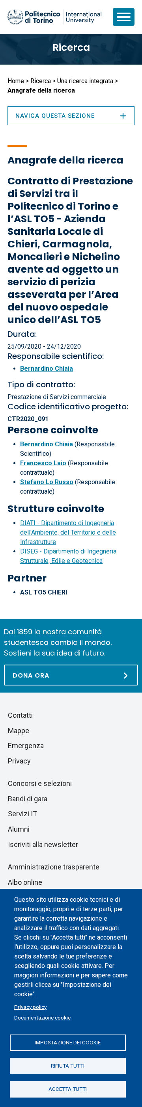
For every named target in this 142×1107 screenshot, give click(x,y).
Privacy (19, 761)
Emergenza (26, 745)
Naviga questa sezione (55, 115)
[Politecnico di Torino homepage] (54, 16)
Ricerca (71, 47)
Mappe (18, 730)
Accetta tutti (68, 1089)
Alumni (19, 829)
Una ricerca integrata (85, 81)
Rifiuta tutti (67, 1065)
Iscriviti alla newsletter (43, 844)
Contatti (20, 715)
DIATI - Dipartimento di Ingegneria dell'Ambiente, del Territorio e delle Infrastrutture (68, 532)
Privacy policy (30, 1007)
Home (15, 81)
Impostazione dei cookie (68, 1042)
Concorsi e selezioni (40, 783)
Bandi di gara (27, 799)
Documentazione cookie (42, 1017)
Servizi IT (22, 814)
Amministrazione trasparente (53, 867)
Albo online (25, 882)
